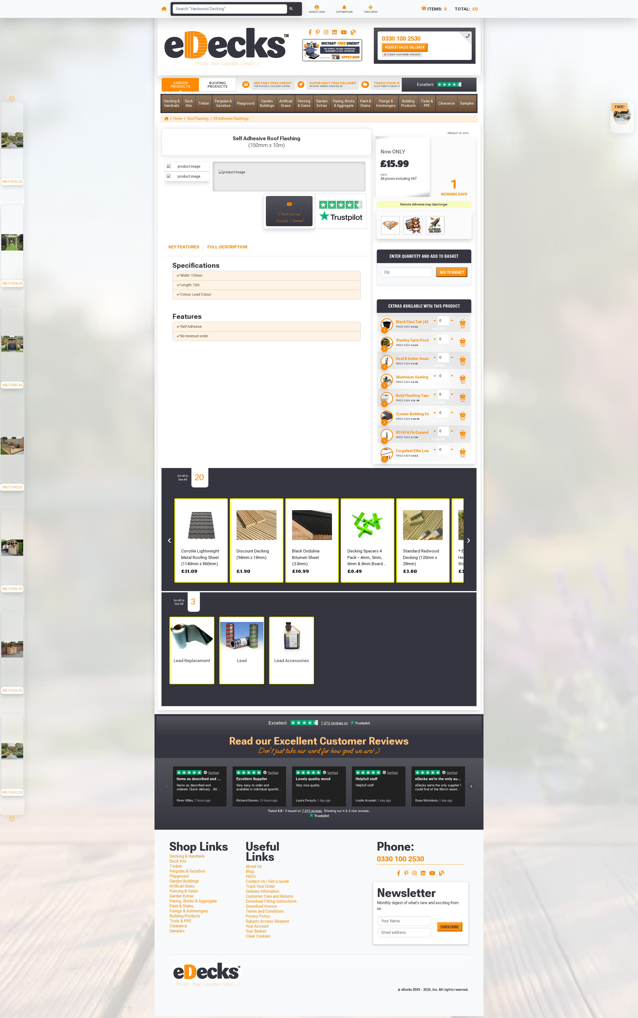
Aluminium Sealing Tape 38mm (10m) (427, 377)
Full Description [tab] (227, 246)
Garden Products (180, 84)
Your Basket (256, 931)
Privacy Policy (258, 916)
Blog (250, 871)
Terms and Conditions (265, 911)
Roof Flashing (198, 119)
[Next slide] (254, 213)
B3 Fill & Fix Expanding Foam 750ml (425, 432)
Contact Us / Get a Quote (267, 881)
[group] (12, 153)
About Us (254, 866)
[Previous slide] (12, 97)
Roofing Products (217, 84)
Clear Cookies (258, 936)
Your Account (257, 926)
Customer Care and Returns (269, 896)
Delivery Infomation (262, 891)
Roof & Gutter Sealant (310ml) (421, 359)
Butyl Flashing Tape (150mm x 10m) (426, 396)
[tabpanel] (425, 46)
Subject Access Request (267, 921)
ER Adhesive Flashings (231, 119)
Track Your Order (260, 886)
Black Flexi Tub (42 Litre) (417, 322)
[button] (171, 103)
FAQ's (251, 876)
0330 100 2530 (401, 38)
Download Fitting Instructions (271, 901)
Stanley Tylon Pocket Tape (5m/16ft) (427, 340)
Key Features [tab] (183, 246)
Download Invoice (261, 906)
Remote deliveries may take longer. (424, 204)
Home (177, 119)
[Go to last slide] (169, 213)
